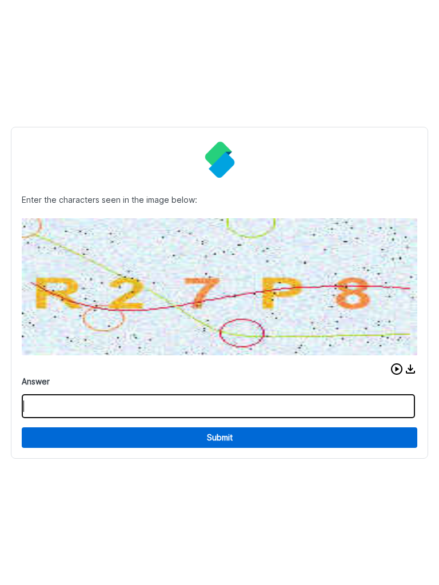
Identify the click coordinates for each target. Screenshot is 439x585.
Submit (220, 437)
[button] (397, 369)
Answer (36, 381)
